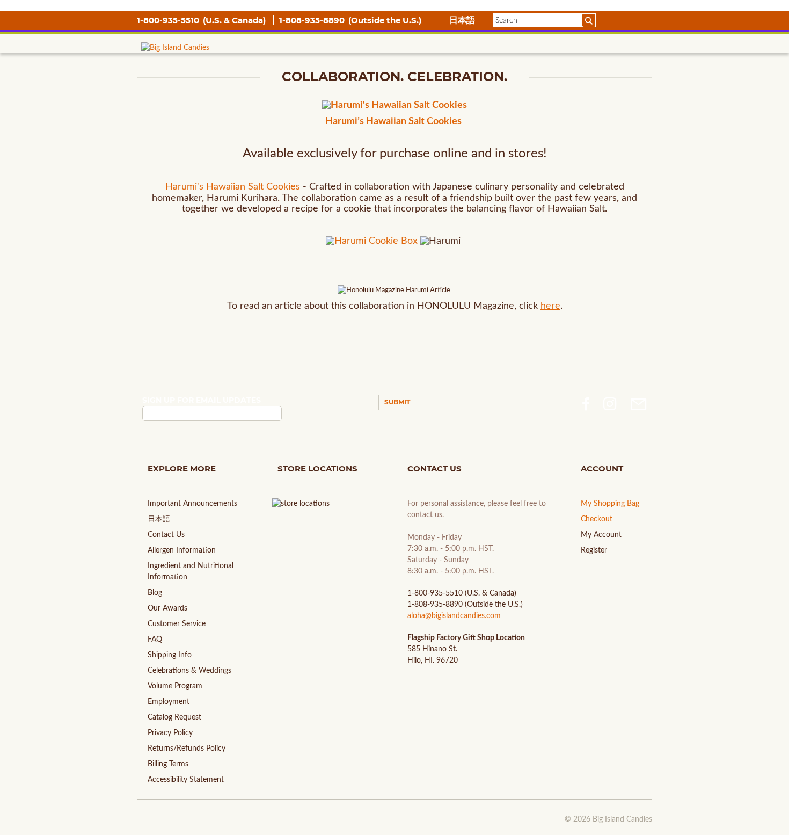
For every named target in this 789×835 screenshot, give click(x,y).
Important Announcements (192, 503)
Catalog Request (174, 717)
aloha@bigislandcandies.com (454, 616)
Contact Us (166, 535)
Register (594, 550)
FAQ (155, 639)
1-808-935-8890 (313, 20)
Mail (639, 404)
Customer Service (177, 624)
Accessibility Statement (186, 779)
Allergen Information (182, 550)
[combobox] (544, 20)
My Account (601, 535)
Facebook (585, 404)
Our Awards (167, 608)
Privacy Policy (170, 733)
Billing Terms (168, 764)
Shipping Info (170, 655)
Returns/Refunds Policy (186, 748)
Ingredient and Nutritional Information (190, 571)
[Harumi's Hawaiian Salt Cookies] (394, 106)
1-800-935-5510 (169, 20)
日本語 (462, 20)
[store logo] (175, 60)
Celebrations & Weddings (189, 670)
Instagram (610, 404)
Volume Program (175, 686)
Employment (168, 702)
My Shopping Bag (610, 503)
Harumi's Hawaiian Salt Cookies (232, 187)
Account (619, 20)
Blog (155, 593)
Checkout (596, 519)
